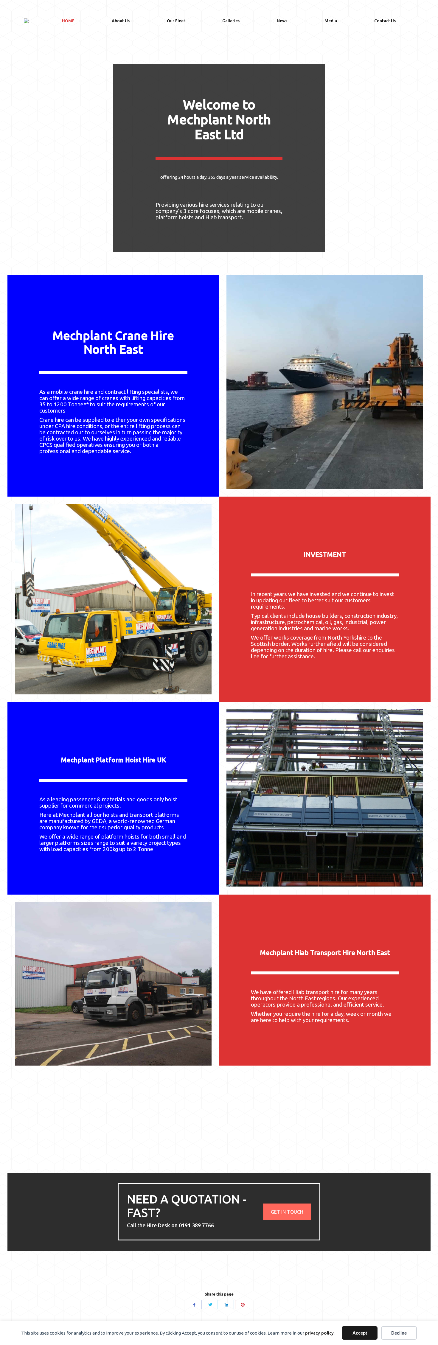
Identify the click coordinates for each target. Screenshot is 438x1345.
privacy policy (319, 1332)
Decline (399, 1332)
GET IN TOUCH (287, 1212)
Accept (359, 1332)
